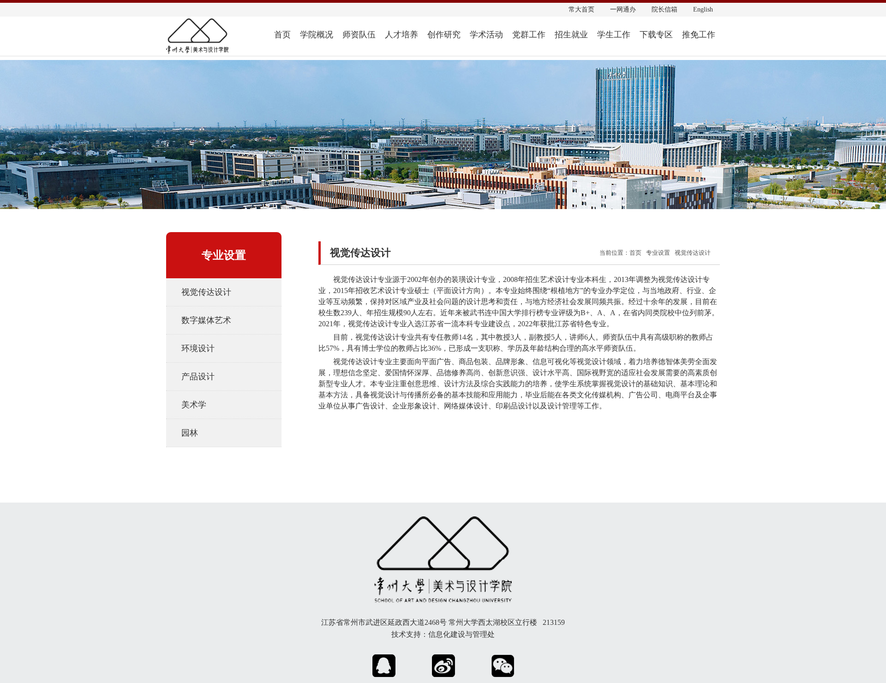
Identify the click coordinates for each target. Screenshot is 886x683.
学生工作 (613, 34)
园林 (189, 432)
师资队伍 (359, 34)
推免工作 (698, 34)
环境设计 (198, 348)
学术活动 (486, 34)
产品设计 (198, 376)
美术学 (193, 404)
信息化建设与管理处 (461, 634)
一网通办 (623, 9)
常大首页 (581, 9)
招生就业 (571, 34)
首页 (282, 34)
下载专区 (656, 34)
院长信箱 (664, 9)
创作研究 (444, 34)
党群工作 (528, 34)
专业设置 (658, 252)
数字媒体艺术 (206, 320)
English (703, 9)
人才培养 (401, 34)
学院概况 (316, 34)
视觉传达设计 (206, 292)
